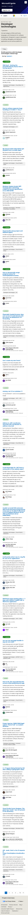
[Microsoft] (14, 16)
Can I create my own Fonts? (12, 360)
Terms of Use (19, 909)
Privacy (9, 906)
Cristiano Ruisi (9, 712)
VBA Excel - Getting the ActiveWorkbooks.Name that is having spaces (13, 66)
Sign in (25, 15)
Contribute (3, 906)
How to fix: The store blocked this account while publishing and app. (14, 682)
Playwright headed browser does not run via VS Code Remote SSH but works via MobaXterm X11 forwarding (13, 316)
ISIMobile (8, 214)
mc (6, 663)
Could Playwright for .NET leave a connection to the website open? (13, 468)
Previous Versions (13, 904)
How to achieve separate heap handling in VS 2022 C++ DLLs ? (12, 109)
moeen (7, 303)
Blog (20, 904)
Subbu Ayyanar (9, 342)
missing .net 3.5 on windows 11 (12, 391)
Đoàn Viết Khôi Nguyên (11, 750)
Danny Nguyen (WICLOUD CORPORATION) (12, 348)
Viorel (7, 629)
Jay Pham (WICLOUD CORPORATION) (11, 455)
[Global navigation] (1, 15)
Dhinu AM (8, 219)
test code (8, 624)
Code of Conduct (5, 911)
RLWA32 (8, 137)
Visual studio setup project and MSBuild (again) (13, 231)
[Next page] (23, 892)
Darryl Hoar (8, 297)
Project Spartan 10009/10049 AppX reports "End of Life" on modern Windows (13, 725)
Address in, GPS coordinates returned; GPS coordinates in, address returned (12, 424)
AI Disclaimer (4, 904)
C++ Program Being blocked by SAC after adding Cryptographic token (14, 768)
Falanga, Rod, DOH (10, 582)
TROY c (7, 374)
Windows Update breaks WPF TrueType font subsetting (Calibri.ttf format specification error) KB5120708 (12, 188)
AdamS (7, 256)
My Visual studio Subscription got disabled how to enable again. (13, 149)
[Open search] (21, 15)
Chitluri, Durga (9, 539)
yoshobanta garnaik (11, 405)
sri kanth (8, 876)
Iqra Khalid (8, 380)
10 (20, 893)
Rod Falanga (9, 491)
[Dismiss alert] (26, 2)
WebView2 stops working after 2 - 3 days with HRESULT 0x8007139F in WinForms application (14, 600)
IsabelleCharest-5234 (11, 91)
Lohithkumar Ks (9, 169)
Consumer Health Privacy (7, 909)
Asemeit (8, 175)
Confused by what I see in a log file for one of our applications (14, 557)
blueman (8, 706)
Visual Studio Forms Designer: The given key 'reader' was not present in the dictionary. (14, 810)
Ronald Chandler (10, 449)
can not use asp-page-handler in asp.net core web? (13, 641)
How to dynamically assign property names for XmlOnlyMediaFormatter (11, 274)
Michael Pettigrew (10, 833)
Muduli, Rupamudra (10, 132)
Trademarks (15, 911)
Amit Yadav (8, 797)
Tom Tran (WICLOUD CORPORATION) (11, 669)
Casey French (9, 792)
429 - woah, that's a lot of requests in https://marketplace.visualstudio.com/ (14, 852)
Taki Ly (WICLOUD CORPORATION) (14, 839)
